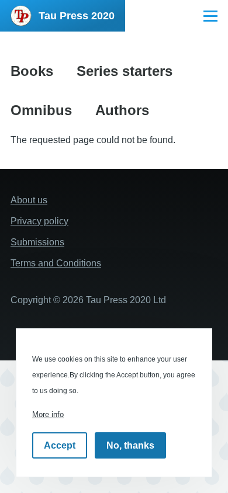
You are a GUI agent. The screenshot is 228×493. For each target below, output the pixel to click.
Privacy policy (39, 221)
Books (32, 71)
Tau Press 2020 (77, 16)
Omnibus (41, 110)
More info (48, 414)
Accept (59, 445)
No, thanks (130, 445)
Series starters (124, 71)
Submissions (37, 242)
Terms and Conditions (56, 263)
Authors (122, 110)
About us (29, 200)
